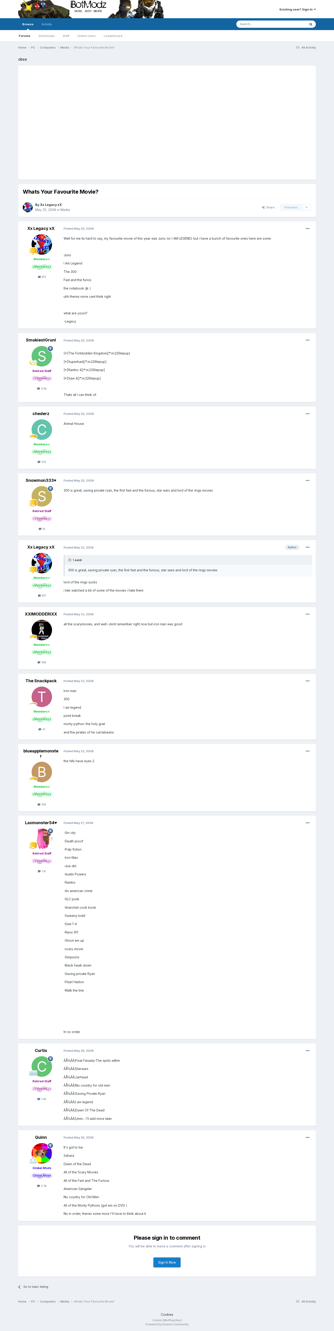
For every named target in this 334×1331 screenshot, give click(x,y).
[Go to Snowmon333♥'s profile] (42, 496)
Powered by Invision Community (167, 1324)
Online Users (86, 36)
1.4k (43, 1099)
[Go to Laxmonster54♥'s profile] (42, 838)
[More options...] (307, 228)
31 (43, 729)
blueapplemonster (40, 753)
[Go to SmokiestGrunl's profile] (42, 356)
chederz (40, 413)
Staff (66, 36)
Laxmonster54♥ (41, 822)
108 (43, 804)
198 (43, 662)
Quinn (41, 1137)
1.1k (43, 871)
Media (65, 210)
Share (269, 207)
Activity (47, 24)
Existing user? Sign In (296, 9)
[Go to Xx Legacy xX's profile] (28, 207)
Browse (27, 24)
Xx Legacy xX (51, 205)
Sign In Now (167, 1262)
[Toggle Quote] (70, 560)
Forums (24, 36)
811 (43, 277)
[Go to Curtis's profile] (42, 1066)
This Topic (292, 24)
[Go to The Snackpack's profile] (42, 697)
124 (43, 462)
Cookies (167, 1314)
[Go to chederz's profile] (42, 429)
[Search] (311, 24)
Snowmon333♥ (41, 480)
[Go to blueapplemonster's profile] (42, 772)
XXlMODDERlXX (41, 614)
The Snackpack (41, 680)
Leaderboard (113, 36)
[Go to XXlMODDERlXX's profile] (42, 630)
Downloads (47, 36)
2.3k (43, 1185)
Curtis (41, 1050)
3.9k (43, 388)
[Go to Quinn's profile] (42, 1153)
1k (43, 529)
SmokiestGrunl (41, 340)
